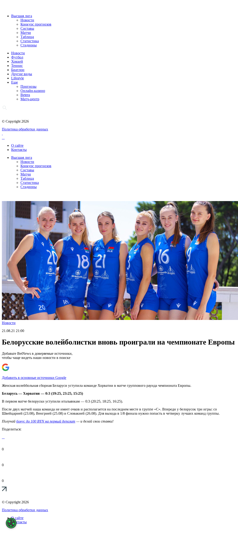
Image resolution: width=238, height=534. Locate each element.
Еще (14, 82)
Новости (27, 20)
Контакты (19, 150)
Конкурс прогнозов (35, 24)
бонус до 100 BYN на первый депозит (45, 421)
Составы (27, 28)
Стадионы (28, 45)
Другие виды (21, 74)
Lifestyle (17, 78)
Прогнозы (28, 86)
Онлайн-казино (32, 91)
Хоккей (17, 61)
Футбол (17, 57)
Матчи (25, 33)
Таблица (27, 37)
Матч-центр (29, 99)
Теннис (17, 66)
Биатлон (17, 70)
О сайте (17, 145)
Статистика (29, 41)
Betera (25, 95)
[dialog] (11, 523)
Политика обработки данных (25, 129)
